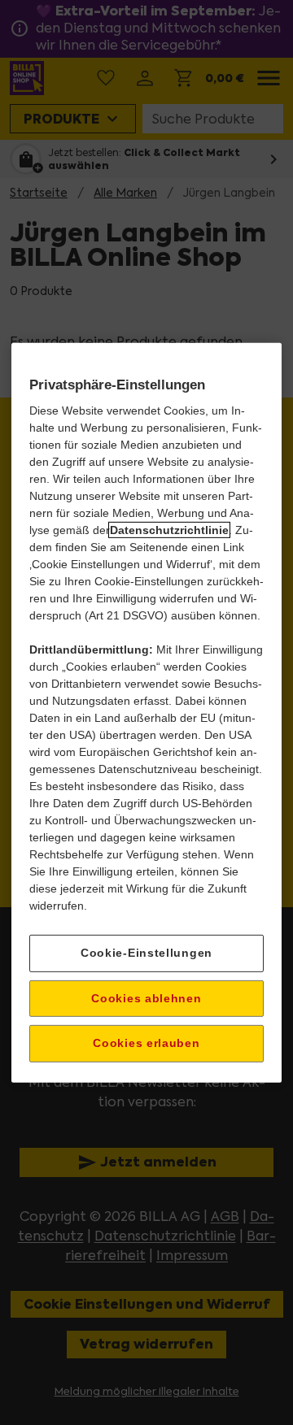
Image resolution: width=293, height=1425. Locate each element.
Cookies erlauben (146, 1042)
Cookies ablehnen (146, 997)
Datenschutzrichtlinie (169, 530)
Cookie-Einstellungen (146, 952)
